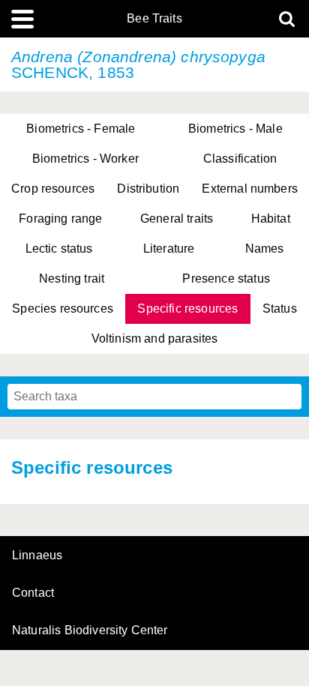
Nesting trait (71, 278)
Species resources (62, 308)
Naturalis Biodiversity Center (90, 631)
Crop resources (52, 188)
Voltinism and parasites (155, 338)
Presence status (225, 278)
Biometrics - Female (80, 128)
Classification (240, 158)
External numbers (250, 188)
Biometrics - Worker (85, 158)
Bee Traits (154, 19)
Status (279, 308)
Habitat (270, 218)
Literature (169, 248)
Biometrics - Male (235, 128)
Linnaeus (37, 556)
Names (264, 248)
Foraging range (60, 218)
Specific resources (187, 308)
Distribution (148, 188)
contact (33, 592)
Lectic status (59, 248)
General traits (176, 218)
